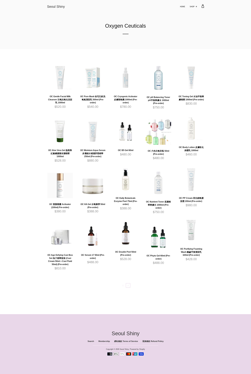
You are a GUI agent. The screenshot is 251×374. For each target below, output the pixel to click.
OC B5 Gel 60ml (125, 150)
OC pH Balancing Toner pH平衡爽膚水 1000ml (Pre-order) (158, 100)
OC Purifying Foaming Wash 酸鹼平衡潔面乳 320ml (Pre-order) (191, 252)
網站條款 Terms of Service (126, 341)
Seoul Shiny (56, 6)
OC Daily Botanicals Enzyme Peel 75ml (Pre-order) (125, 201)
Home (182, 7)
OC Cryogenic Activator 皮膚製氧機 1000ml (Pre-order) (125, 99)
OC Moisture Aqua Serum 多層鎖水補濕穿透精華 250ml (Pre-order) (92, 153)
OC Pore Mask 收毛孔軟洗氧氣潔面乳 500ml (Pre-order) (92, 99)
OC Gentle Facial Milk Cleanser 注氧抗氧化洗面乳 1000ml (60, 99)
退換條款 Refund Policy (153, 341)
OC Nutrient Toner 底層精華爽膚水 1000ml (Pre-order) (158, 204)
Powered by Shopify (137, 349)
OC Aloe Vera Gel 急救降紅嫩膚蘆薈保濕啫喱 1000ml (60, 153)
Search (91, 341)
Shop (192, 7)
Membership (104, 341)
